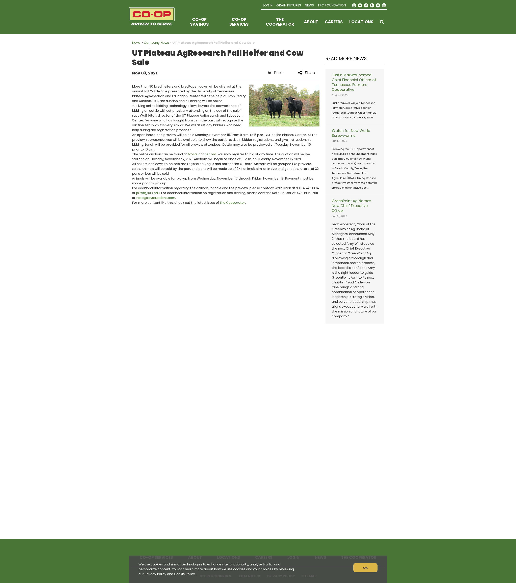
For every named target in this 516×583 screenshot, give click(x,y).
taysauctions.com (202, 154)
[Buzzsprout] (384, 5)
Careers (334, 21)
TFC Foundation (332, 5)
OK (365, 567)
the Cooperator (232, 202)
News (309, 5)
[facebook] (366, 5)
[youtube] (360, 5)
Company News (156, 42)
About (311, 21)
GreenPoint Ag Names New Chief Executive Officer (351, 206)
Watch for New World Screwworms (351, 133)
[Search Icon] (382, 22)
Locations (361, 21)
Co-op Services (239, 22)
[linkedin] (372, 5)
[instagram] (354, 5)
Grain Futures (288, 5)
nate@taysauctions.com (155, 197)
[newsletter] (378, 5)
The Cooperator (280, 22)
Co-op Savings (199, 22)
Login (268, 5)
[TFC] (154, 22)
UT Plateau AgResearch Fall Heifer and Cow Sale (213, 42)
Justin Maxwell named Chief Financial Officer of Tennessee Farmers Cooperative (354, 82)
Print (278, 72)
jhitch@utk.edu (148, 193)
